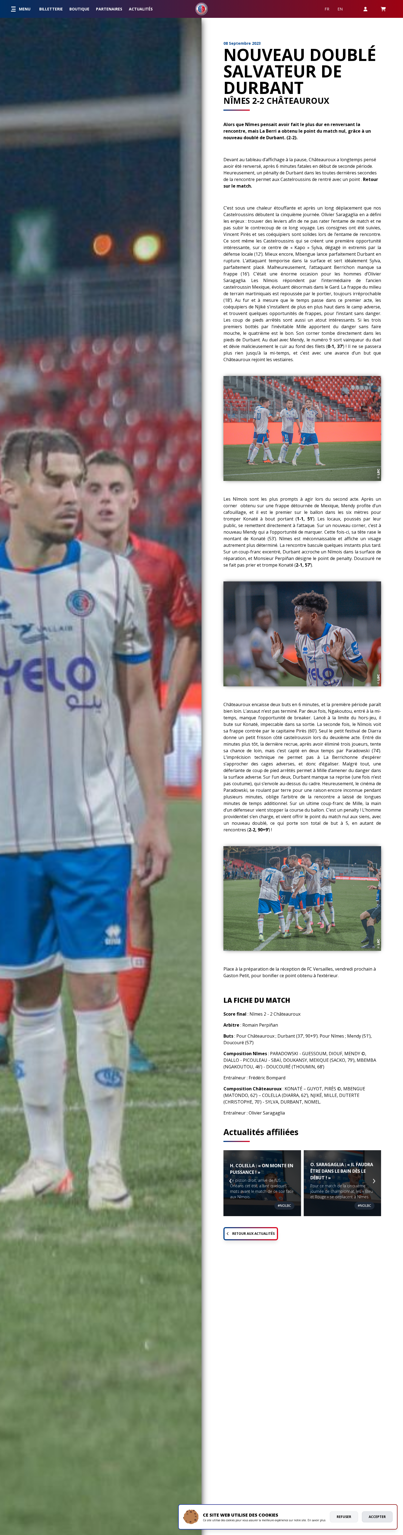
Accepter (377, 1516)
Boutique (79, 9)
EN (340, 9)
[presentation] (230, 1178)
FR (327, 9)
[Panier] (383, 9)
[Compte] (365, 9)
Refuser (344, 1516)
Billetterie (51, 9)
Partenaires (109, 9)
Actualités (141, 9)
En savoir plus (316, 1520)
